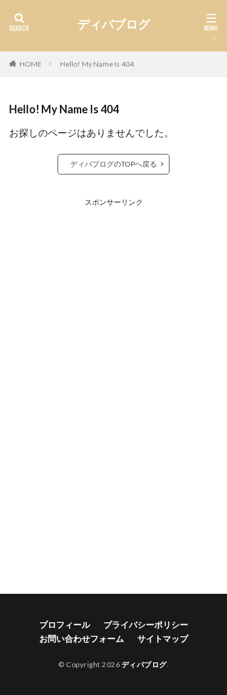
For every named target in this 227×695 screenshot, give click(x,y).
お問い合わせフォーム (81, 638)
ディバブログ (113, 24)
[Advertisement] (114, 388)
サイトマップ (162, 638)
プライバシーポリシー (146, 624)
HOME (30, 63)
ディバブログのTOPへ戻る (113, 163)
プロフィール (64, 624)
